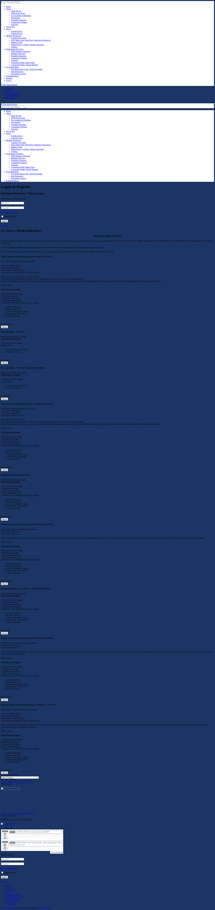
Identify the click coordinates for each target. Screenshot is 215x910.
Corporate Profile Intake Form (23, 63)
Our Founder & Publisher (21, 16)
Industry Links (16, 42)
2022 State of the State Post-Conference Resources (31, 40)
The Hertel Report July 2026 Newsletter (26, 69)
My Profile (10, 98)
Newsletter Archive (18, 74)
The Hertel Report (10, 908)
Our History (15, 18)
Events (8, 91)
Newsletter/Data (12, 67)
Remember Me (10, 217)
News (8, 29)
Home (8, 7)
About (8, 9)
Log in (8, 80)
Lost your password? (9, 212)
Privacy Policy (44, 908)
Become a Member (13, 93)
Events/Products (12, 76)
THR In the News (18, 13)
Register (9, 78)
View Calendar (56, 852)
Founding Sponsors (18, 20)
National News (17, 33)
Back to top (10, 904)
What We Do (16, 11)
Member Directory (18, 54)
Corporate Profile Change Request (24, 65)
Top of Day (10, 27)
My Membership (12, 96)
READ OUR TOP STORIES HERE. (16, 782)
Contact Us (10, 89)
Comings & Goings (18, 38)
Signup (4, 327)
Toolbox (14, 47)
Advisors (14, 25)
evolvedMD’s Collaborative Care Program (17, 813)
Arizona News (16, 31)
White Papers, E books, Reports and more (27, 45)
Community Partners (19, 22)
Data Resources (17, 72)
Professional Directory (15, 49)
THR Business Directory (20, 51)
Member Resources (13, 36)
